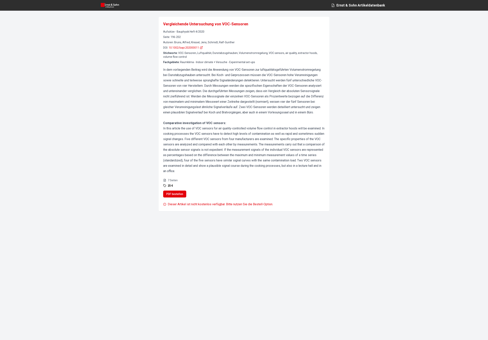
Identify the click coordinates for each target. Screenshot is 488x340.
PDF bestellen (174, 194)
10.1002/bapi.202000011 (184, 47)
